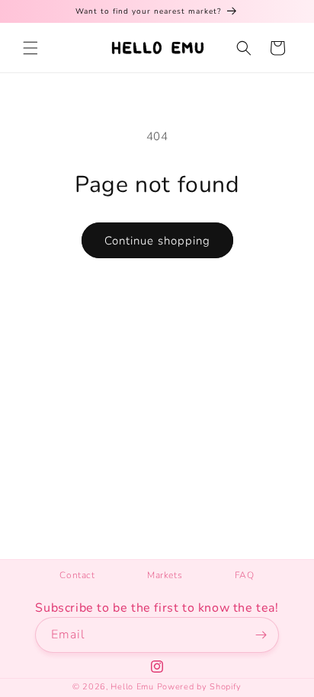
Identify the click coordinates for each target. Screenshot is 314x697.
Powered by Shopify (199, 686)
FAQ (245, 575)
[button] (30, 48)
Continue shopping (157, 240)
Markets (164, 575)
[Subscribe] (261, 635)
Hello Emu (132, 686)
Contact (77, 575)
